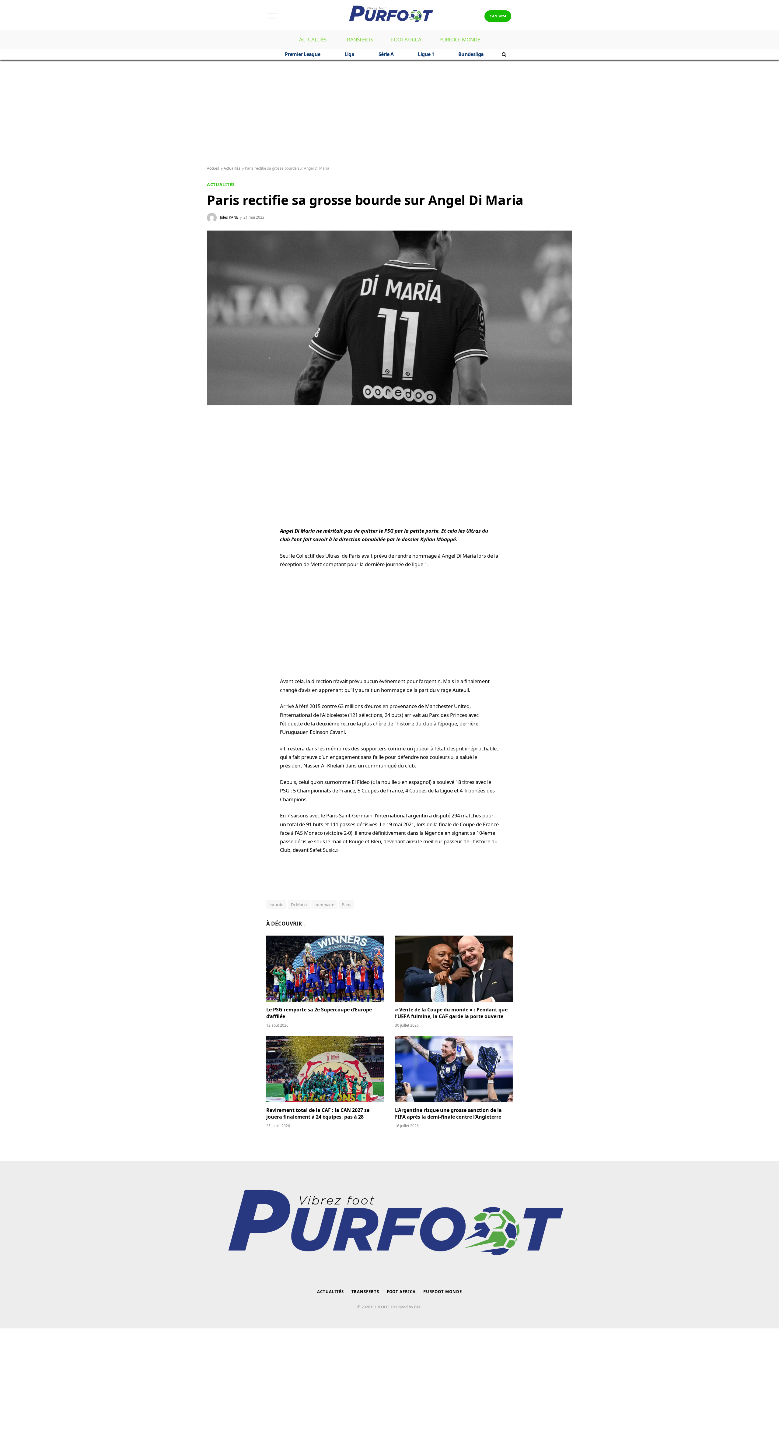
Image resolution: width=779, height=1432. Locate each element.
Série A (386, 54)
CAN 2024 (498, 16)
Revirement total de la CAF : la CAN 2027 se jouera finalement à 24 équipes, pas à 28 (317, 1113)
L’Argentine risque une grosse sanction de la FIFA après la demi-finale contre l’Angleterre (448, 1113)
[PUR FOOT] (389, 16)
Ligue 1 (426, 54)
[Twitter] (217, 464)
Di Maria (299, 904)
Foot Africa (406, 39)
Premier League (302, 54)
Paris (346, 904)
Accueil (213, 168)
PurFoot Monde (459, 39)
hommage (324, 904)
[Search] (503, 54)
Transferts (358, 39)
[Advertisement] (389, 113)
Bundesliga (471, 54)
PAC (417, 1307)
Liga (349, 54)
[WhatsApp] (217, 435)
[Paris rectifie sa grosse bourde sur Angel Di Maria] (389, 318)
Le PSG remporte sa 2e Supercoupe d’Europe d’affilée (319, 1013)
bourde (276, 904)
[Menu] (272, 16)
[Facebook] (217, 450)
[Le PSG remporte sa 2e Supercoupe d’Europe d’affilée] (325, 969)
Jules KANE (229, 217)
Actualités (312, 39)
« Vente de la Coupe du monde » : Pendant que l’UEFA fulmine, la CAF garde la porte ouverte (451, 1013)
